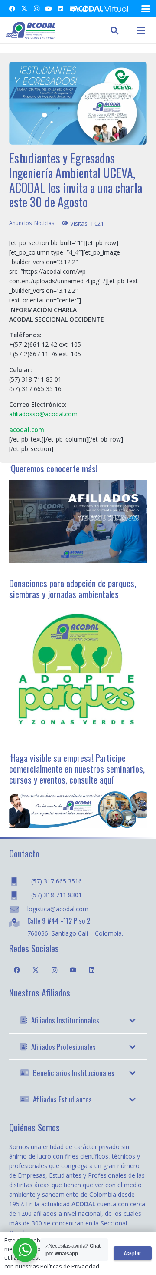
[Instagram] (36, 9)
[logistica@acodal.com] (18, 909)
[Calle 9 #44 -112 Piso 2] (18, 922)
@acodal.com (58, 414)
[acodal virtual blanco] (100, 9)
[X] (24, 9)
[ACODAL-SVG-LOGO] (30, 30)
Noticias (44, 223)
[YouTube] (48, 9)
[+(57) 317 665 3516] (18, 881)
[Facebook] (12, 9)
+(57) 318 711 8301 (54, 895)
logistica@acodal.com (57, 909)
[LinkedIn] (61, 9)
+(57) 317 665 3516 (54, 881)
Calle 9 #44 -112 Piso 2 (58, 921)
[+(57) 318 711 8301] (18, 895)
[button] (145, 8)
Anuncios (20, 223)
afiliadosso (24, 414)
